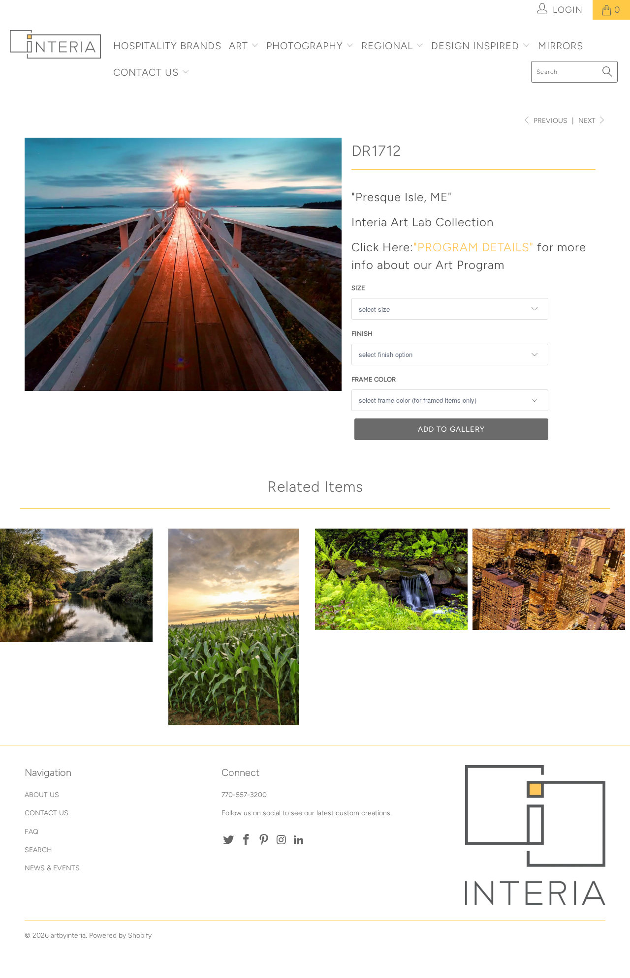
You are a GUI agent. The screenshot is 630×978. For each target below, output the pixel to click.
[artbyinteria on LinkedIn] (299, 840)
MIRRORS (560, 46)
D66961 (391, 579)
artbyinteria (68, 935)
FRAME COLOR (373, 379)
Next (588, 121)
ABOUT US (42, 795)
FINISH (362, 333)
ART (238, 46)
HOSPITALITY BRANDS (167, 46)
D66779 (548, 579)
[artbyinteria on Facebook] (246, 840)
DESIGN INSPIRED (475, 46)
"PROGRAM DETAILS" (473, 247)
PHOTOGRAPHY (304, 46)
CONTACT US (147, 72)
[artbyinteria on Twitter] (228, 840)
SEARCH (38, 850)
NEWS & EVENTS (52, 868)
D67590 (76, 585)
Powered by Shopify (120, 935)
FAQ (31, 832)
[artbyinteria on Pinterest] (263, 840)
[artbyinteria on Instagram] (281, 840)
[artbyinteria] (55, 44)
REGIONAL (387, 46)
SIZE (358, 288)
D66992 (234, 627)
